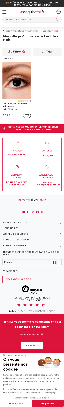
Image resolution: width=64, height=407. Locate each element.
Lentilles (47, 31)
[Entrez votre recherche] (57, 19)
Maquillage (18, 31)
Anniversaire (33, 31)
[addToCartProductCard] (27, 115)
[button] (32, 262)
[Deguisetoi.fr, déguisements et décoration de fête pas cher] (32, 12)
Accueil (6, 31)
